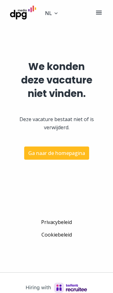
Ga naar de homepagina (56, 153)
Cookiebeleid (56, 234)
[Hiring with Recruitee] (56, 288)
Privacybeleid (56, 222)
